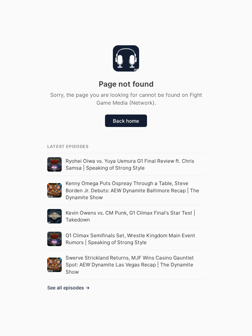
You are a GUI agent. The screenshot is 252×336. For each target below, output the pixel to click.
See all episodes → (68, 287)
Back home (126, 121)
